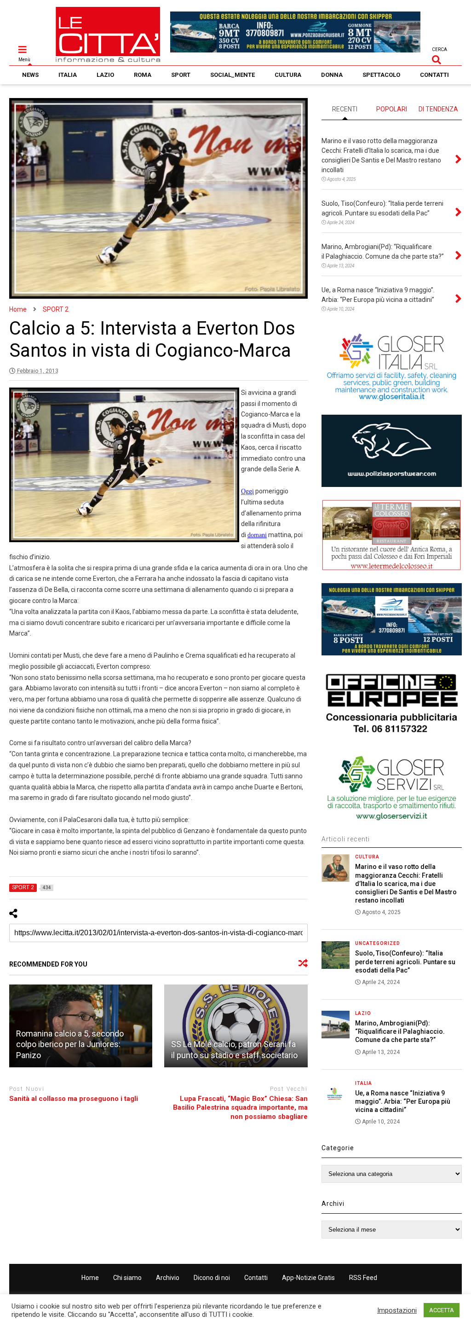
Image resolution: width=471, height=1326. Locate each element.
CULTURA (288, 74)
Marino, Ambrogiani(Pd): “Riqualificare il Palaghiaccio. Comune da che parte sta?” (400, 1031)
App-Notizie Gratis (308, 1277)
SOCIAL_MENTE (232, 74)
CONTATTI (434, 74)
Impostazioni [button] (397, 1310)
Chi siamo (127, 1277)
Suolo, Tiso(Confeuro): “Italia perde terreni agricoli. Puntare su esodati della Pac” (405, 961)
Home (90, 1277)
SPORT (180, 74)
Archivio (167, 1277)
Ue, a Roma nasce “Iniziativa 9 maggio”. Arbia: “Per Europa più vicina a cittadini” (402, 1101)
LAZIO (105, 74)
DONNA (332, 74)
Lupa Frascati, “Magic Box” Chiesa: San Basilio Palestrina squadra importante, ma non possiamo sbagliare (240, 1107)
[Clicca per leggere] (236, 1025)
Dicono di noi (212, 1277)
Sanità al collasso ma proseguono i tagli (73, 1098)
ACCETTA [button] (441, 1310)
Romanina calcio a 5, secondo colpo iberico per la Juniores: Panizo (70, 1044)
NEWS (30, 74)
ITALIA (67, 74)
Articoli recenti (346, 839)
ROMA (142, 74)
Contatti (256, 1277)
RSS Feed (363, 1277)
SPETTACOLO (381, 74)
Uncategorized (377, 943)
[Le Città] (108, 58)
